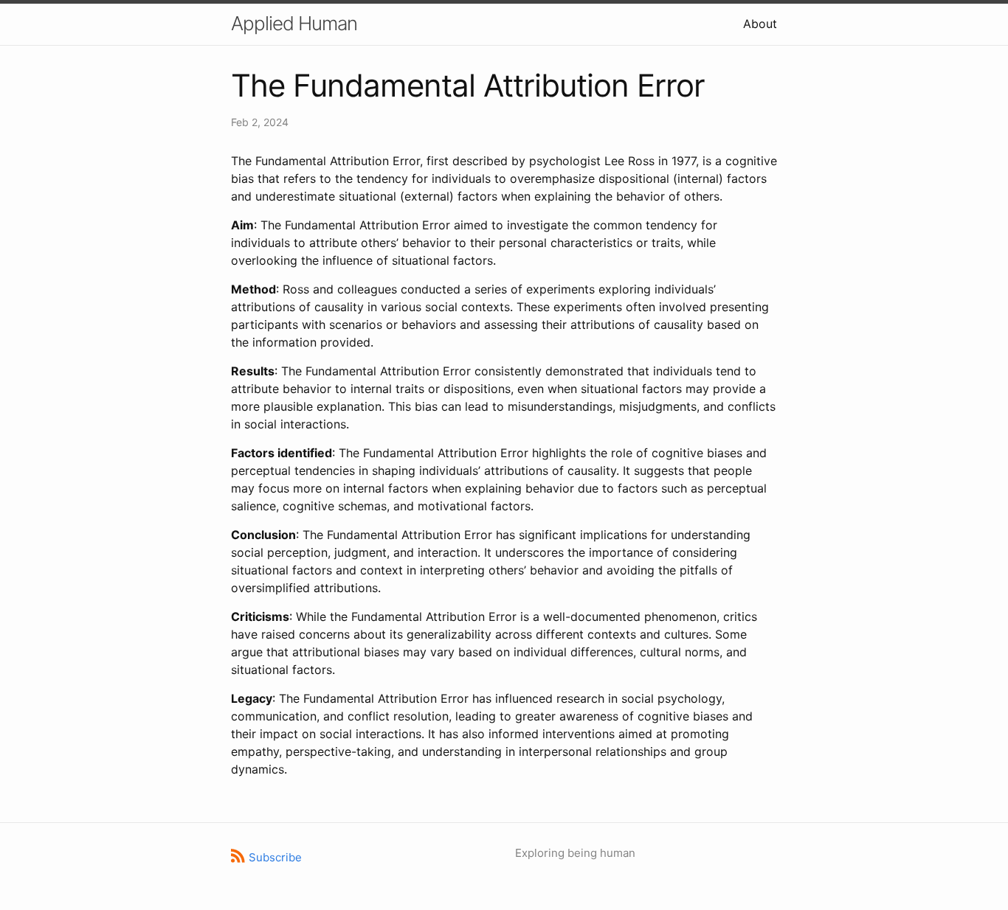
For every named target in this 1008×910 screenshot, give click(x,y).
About (760, 23)
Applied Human (294, 23)
